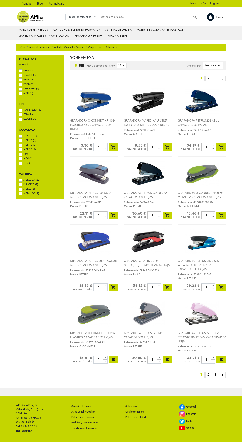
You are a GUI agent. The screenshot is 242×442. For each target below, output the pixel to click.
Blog (40, 3)
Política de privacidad (83, 417)
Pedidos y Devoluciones (84, 422)
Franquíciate (56, 3)
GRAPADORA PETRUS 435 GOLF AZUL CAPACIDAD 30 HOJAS (90, 195)
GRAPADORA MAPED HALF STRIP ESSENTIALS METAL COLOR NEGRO (147, 122)
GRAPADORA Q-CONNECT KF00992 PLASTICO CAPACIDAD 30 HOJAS (93, 335)
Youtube (189, 428)
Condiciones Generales (84, 428)
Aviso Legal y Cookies (83, 411)
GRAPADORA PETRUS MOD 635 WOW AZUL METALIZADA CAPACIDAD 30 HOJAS (198, 265)
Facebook (190, 407)
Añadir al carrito (113, 147)
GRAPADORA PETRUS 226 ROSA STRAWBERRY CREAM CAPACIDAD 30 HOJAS (202, 337)
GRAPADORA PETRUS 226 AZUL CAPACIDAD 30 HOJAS (198, 122)
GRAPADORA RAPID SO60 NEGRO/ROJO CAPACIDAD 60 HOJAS (147, 263)
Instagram (190, 414)
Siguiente (222, 78)
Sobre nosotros (133, 406)
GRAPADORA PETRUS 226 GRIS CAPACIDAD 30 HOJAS (144, 335)
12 (122, 65)
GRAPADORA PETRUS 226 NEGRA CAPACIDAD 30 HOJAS (145, 195)
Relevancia (213, 65)
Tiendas (26, 3)
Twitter (189, 421)
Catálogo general (135, 411)
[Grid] (75, 65)
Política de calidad (135, 417)
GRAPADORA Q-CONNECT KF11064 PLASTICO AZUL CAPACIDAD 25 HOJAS (93, 124)
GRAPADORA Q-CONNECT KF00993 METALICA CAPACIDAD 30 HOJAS (200, 195)
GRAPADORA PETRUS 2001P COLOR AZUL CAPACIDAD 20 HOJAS (93, 263)
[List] (81, 65)
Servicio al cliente (81, 406)
